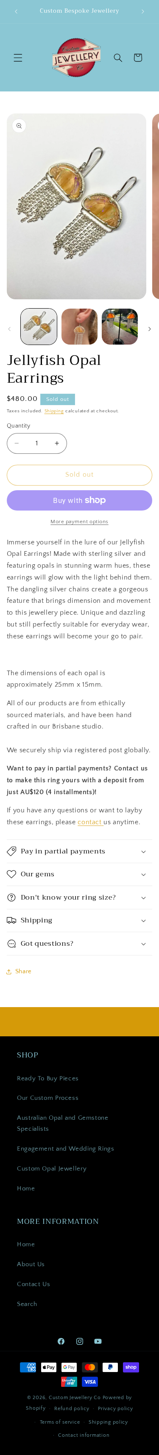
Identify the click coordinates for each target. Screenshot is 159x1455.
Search (27, 1304)
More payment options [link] (79, 522)
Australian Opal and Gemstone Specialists (63, 1123)
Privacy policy (115, 1408)
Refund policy (71, 1408)
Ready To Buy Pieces (48, 1078)
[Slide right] (149, 329)
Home (26, 1188)
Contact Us (33, 1284)
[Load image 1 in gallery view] (39, 327)
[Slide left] (9, 329)
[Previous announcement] (16, 11)
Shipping (54, 411)
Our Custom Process (47, 1098)
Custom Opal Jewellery (51, 1168)
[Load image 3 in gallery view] (120, 327)
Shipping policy (108, 1422)
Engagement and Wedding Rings (65, 1149)
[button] (18, 57)
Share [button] (23, 971)
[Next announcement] (143, 11)
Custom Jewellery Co (75, 1397)
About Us (31, 1264)
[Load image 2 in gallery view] (79, 327)
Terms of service (60, 1422)
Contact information (83, 1435)
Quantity (18, 425)
